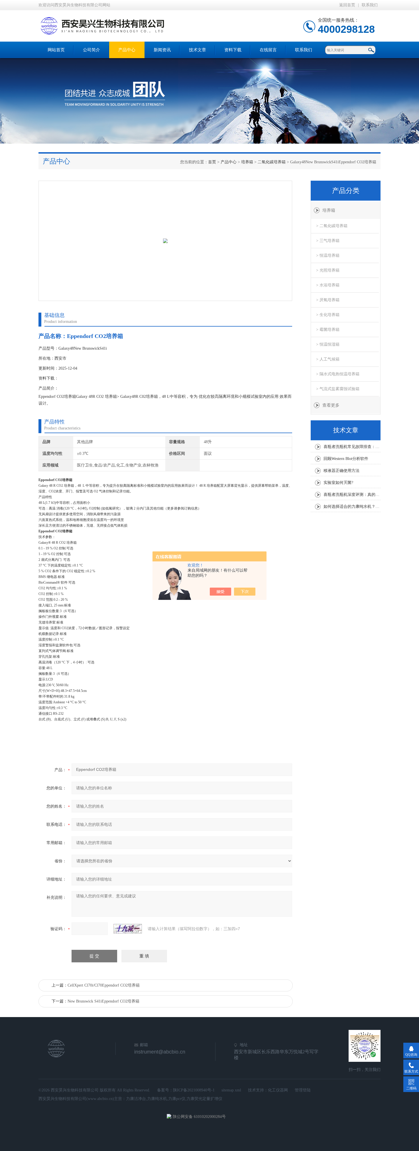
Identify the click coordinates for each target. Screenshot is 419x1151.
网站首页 (56, 50)
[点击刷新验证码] (127, 929)
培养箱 (247, 162)
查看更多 (330, 405)
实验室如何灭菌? (338, 482)
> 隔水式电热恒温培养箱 (337, 374)
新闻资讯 (162, 50)
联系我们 (370, 5)
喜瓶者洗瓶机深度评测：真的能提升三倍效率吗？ (352, 494)
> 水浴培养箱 (327, 285)
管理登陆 (303, 1090)
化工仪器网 (278, 1090)
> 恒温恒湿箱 (327, 344)
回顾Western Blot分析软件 (346, 459)
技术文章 (197, 50)
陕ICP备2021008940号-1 (194, 1090)
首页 (212, 162)
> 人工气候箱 (327, 359)
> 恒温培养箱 (327, 255)
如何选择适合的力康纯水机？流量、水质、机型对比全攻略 (352, 506)
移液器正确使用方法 (341, 470)
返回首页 (347, 5)
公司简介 (91, 50)
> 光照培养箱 (327, 270)
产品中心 (126, 50)
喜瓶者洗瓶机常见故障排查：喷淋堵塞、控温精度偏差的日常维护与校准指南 (352, 447)
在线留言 (268, 50)
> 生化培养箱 (327, 315)
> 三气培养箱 (327, 241)
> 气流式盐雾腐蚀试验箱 (337, 389)
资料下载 (232, 50)
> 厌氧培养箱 (327, 300)
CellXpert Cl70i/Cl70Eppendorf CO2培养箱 (104, 985)
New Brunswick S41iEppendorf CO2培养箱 (103, 1001)
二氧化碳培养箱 (272, 162)
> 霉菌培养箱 (327, 329)
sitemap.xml (231, 1090)
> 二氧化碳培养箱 (331, 226)
